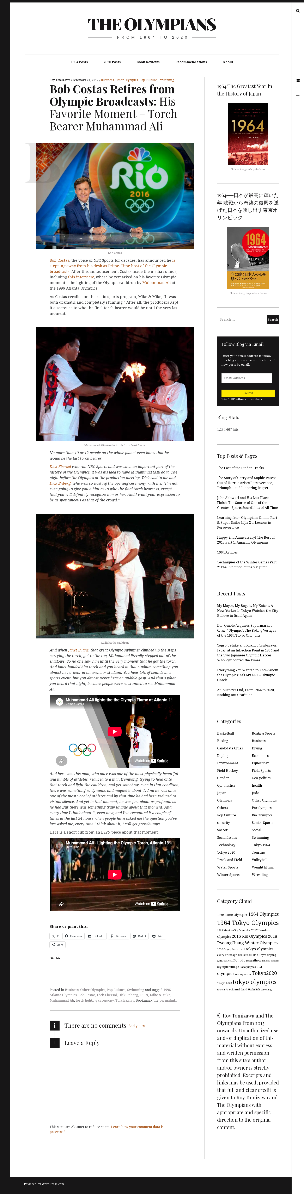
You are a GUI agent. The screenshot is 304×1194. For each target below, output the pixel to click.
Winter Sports (228, 875)
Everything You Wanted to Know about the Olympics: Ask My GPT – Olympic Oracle (247, 675)
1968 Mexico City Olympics (233, 930)
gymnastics (224, 960)
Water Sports (227, 867)
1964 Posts (79, 62)
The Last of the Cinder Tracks (240, 468)
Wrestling (260, 875)
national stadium (270, 960)
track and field (236, 989)
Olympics (224, 800)
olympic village (228, 967)
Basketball (225, 733)
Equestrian (260, 763)
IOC (234, 960)
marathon (253, 960)
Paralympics (262, 808)
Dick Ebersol (61, 466)
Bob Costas (59, 260)
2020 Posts (112, 62)
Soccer (222, 830)
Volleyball (260, 860)
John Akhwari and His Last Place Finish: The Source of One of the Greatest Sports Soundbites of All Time (247, 503)
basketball (245, 955)
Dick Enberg (128, 995)
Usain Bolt (254, 989)
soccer (247, 974)
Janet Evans (78, 650)
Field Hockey (227, 771)
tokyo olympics (254, 982)
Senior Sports (262, 823)
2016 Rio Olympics (249, 936)
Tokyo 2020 (226, 852)
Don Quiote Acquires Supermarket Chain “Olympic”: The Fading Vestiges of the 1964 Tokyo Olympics (246, 630)
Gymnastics (226, 785)
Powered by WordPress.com (44, 1184)
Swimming (166, 80)
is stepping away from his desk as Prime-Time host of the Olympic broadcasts (112, 266)
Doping (222, 756)
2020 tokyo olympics (255, 949)
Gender (223, 778)
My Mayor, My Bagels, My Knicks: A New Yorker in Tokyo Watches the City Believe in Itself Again (247, 611)
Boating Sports (263, 733)
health (257, 785)
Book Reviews (148, 62)
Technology (226, 845)
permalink (167, 1000)
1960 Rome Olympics (232, 914)
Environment (227, 763)
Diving (257, 748)
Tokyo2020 (264, 973)
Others (222, 808)
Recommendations (191, 62)
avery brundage (227, 955)
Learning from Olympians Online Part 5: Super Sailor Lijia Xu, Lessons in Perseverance (247, 523)
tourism (221, 989)
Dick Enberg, (61, 483)
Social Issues (227, 838)
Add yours (136, 1026)
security (223, 823)
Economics (260, 756)
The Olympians (152, 23)
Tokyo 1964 (261, 845)
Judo (255, 793)
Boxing (222, 741)
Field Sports (261, 771)
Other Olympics (127, 80)
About (228, 62)
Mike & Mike (160, 995)
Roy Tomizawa (60, 80)
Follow (248, 393)
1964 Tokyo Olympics (248, 922)
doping (271, 955)
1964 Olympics (263, 914)
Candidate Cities (230, 748)
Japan (221, 793)
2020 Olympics (226, 949)
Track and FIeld (229, 860)
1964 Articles (227, 552)
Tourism (258, 852)
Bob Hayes (259, 955)
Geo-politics (261, 778)
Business (107, 80)
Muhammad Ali (157, 282)
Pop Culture (148, 80)
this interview (81, 277)
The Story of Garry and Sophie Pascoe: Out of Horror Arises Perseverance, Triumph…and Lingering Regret (247, 483)
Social (256, 830)
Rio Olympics (262, 815)
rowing (239, 974)
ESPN (144, 995)
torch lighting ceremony (95, 1000)
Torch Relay (124, 1000)
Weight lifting (263, 867)
